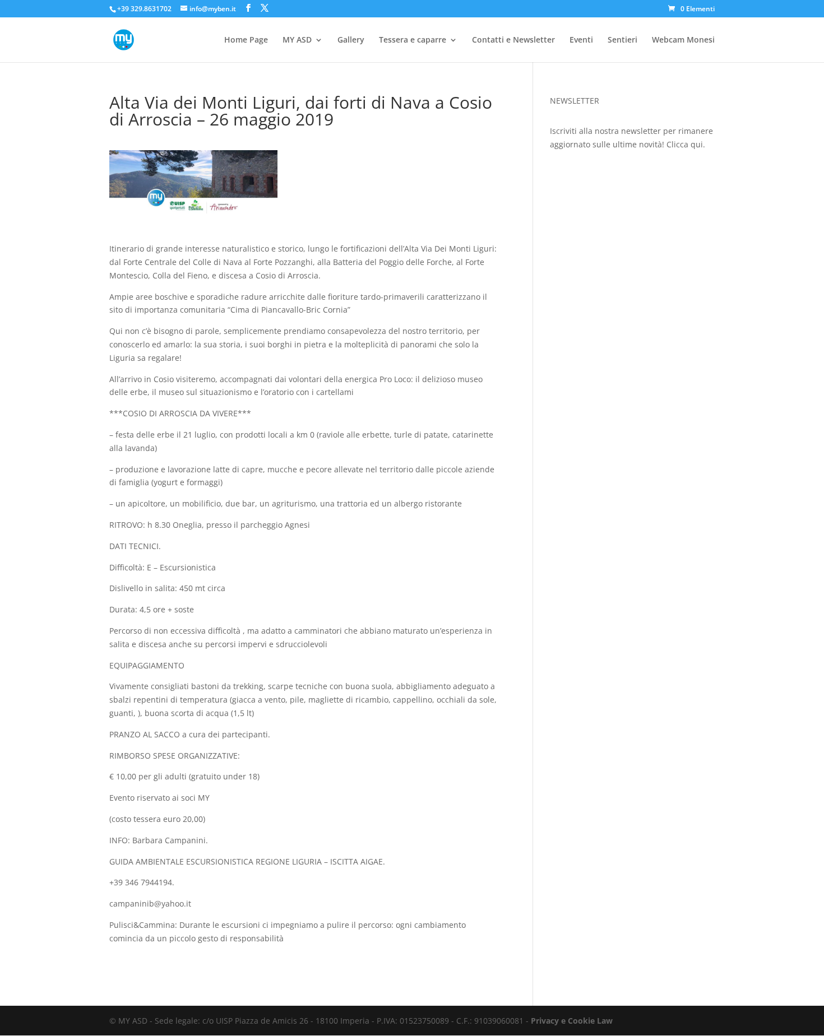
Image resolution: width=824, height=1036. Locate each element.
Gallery (350, 40)
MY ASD (297, 40)
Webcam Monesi (683, 40)
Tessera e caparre (412, 40)
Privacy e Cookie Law (572, 1020)
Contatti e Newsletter (513, 40)
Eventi (581, 40)
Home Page (246, 40)
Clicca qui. (685, 144)
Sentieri (622, 40)
